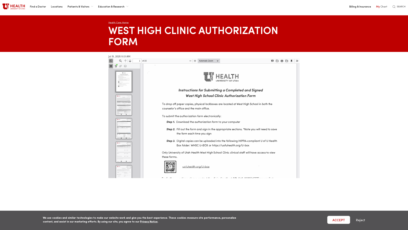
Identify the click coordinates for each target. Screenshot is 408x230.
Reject (360, 220)
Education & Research (111, 6)
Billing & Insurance (360, 6)
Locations (56, 6)
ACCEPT (338, 220)
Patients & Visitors (78, 6)
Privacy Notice (149, 221)
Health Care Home (118, 22)
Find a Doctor (38, 6)
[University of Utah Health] (13, 6)
